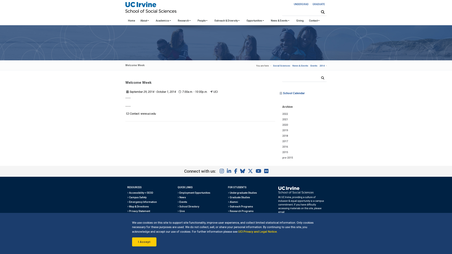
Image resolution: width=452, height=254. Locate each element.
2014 (322, 65)
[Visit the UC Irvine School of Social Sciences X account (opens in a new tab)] (250, 171)
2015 (285, 152)
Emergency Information (143, 202)
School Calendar (294, 93)
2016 (285, 146)
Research (183, 20)
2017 (285, 141)
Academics (163, 20)
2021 (285, 119)
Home (131, 20)
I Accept (144, 242)
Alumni (233, 202)
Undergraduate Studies (243, 192)
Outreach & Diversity (226, 20)
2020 (285, 124)
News (182, 197)
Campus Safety (137, 197)
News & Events (279, 20)
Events (313, 65)
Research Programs (241, 211)
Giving (300, 20)
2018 (285, 135)
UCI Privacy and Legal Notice (257, 231)
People (202, 20)
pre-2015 (287, 157)
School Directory (189, 206)
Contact (313, 20)
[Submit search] (323, 12)
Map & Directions (139, 206)
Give (182, 211)
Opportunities (254, 20)
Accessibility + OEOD (141, 192)
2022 (285, 114)
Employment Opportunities (194, 192)
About (144, 20)
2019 (285, 130)
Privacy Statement (139, 211)
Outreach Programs (241, 206)
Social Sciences (281, 65)
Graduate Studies (239, 197)
